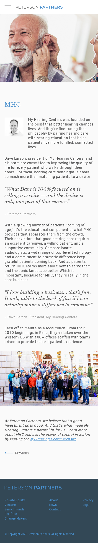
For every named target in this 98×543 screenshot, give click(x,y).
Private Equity (15, 500)
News (53, 505)
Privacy (88, 500)
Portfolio (11, 514)
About (53, 500)
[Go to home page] (39, 7)
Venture (10, 505)
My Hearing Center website (53, 439)
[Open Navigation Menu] (8, 7)
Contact (55, 509)
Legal (86, 505)
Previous (22, 453)
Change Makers (16, 518)
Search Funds (14, 509)
